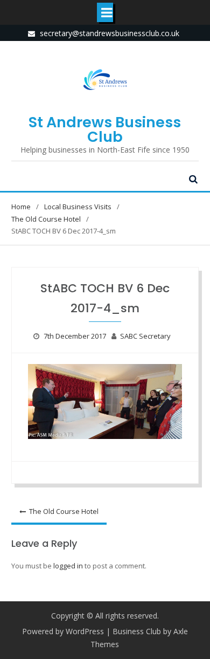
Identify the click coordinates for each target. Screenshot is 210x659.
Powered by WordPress (63, 631)
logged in (68, 566)
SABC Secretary (145, 336)
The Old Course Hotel (64, 511)
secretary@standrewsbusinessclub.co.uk (109, 33)
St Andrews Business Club (105, 129)
